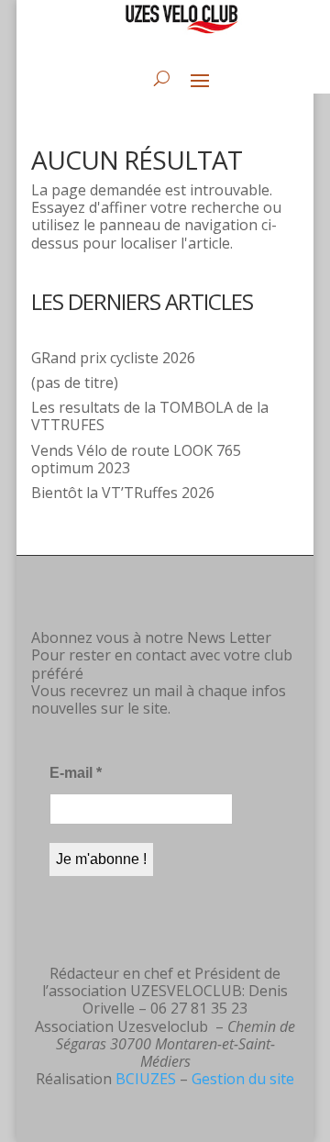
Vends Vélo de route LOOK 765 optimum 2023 (136, 459)
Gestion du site (243, 1079)
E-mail (76, 773)
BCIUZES (146, 1079)
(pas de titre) (74, 382)
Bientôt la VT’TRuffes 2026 (122, 492)
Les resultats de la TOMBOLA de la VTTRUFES (150, 416)
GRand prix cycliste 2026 (113, 358)
